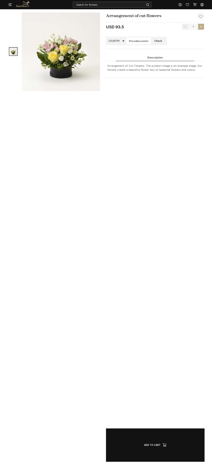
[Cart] (194, 4)
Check (158, 40)
